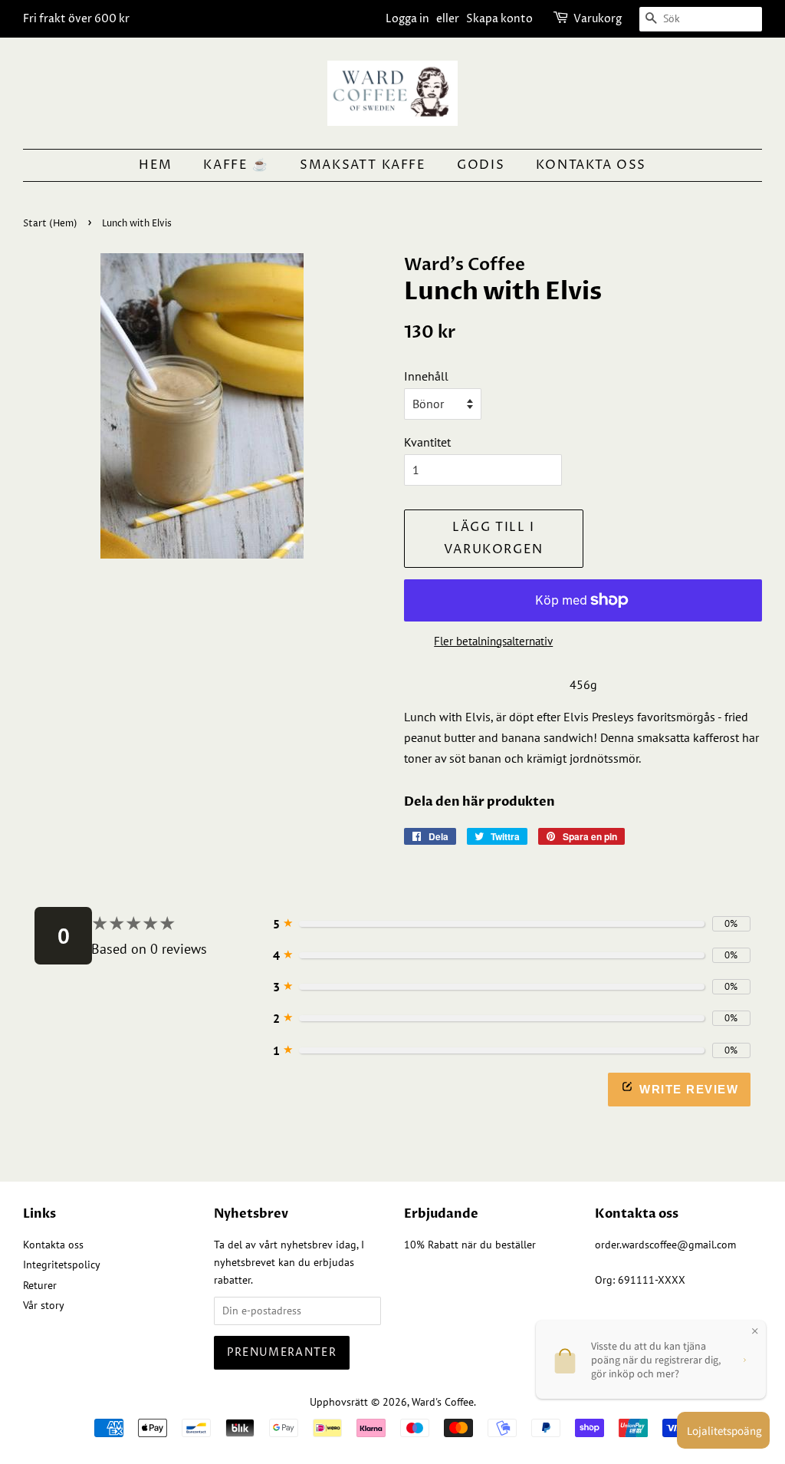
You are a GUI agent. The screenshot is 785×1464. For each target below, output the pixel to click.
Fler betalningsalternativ (493, 641)
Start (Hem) (50, 223)
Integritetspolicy (61, 1264)
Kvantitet (427, 442)
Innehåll (426, 376)
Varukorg (597, 19)
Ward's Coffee (443, 1402)
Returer (40, 1285)
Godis (480, 165)
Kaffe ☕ (235, 165)
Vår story (43, 1305)
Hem (155, 165)
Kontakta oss (591, 165)
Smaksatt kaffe (362, 165)
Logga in (407, 19)
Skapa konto (499, 19)
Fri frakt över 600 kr (76, 19)
